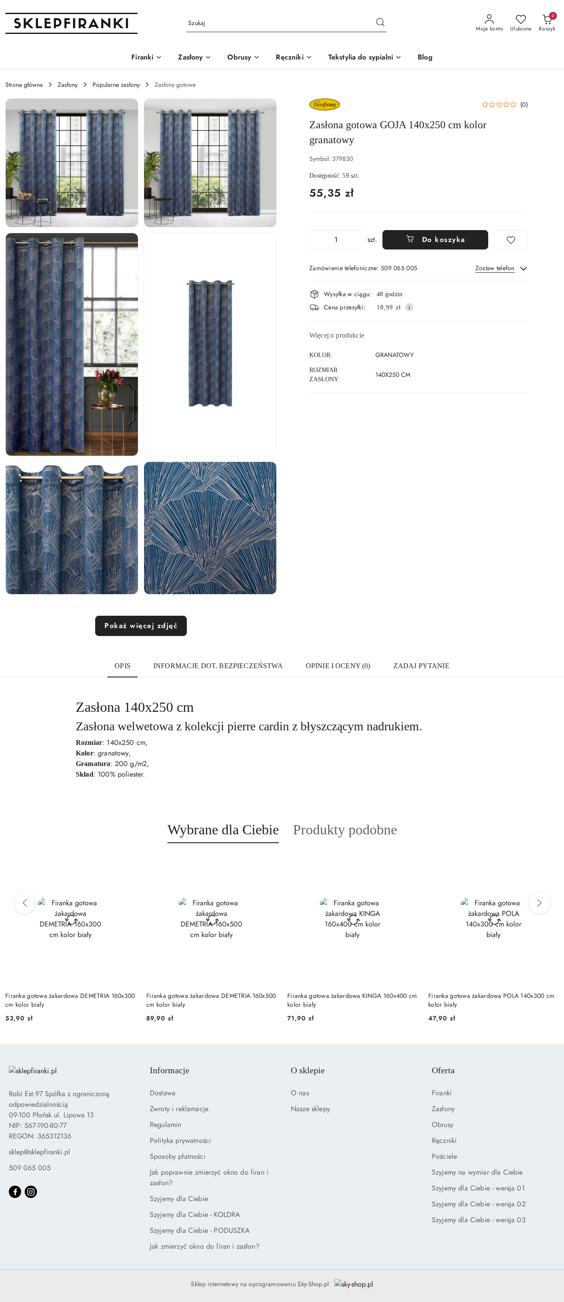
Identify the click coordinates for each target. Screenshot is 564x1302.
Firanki (442, 1093)
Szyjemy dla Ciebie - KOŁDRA (195, 1214)
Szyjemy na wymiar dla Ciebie (477, 1172)
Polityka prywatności (180, 1140)
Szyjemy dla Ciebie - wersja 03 (479, 1220)
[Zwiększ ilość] (355, 240)
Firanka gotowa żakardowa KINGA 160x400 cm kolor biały (211, 1000)
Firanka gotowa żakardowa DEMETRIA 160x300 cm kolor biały (493, 1000)
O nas (300, 1093)
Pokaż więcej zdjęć (141, 626)
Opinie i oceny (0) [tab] (338, 666)
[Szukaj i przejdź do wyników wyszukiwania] (380, 23)
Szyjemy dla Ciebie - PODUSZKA (200, 1230)
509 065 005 (30, 1168)
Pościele (444, 1156)
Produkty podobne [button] (345, 829)
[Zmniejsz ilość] (316, 240)
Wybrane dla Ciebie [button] (223, 829)
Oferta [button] (443, 1070)
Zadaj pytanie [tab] (421, 666)
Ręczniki (444, 1140)
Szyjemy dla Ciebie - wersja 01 (478, 1188)
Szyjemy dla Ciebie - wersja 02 (479, 1204)
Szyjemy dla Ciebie (179, 1199)
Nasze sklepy (310, 1109)
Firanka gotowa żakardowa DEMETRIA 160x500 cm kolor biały (70, 1000)
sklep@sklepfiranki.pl (39, 1152)
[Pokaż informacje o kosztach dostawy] (409, 307)
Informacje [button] (169, 1070)
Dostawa (162, 1093)
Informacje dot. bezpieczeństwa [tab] (218, 666)
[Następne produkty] (539, 903)
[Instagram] (31, 1192)
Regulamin (165, 1125)
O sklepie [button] (308, 1070)
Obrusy (442, 1125)
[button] (71, 162)
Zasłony (443, 1109)
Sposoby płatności (177, 1156)
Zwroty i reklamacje (179, 1109)
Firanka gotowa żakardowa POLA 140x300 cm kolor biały (350, 1000)
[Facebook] (15, 1192)
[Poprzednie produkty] (25, 903)
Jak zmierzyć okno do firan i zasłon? (205, 1246)
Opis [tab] (122, 666)
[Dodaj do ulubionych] (511, 239)
